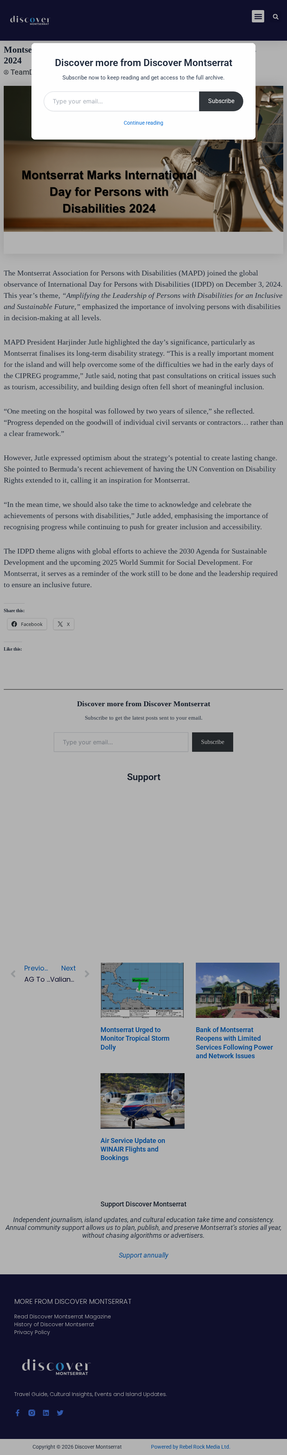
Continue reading (143, 123)
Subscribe (221, 101)
